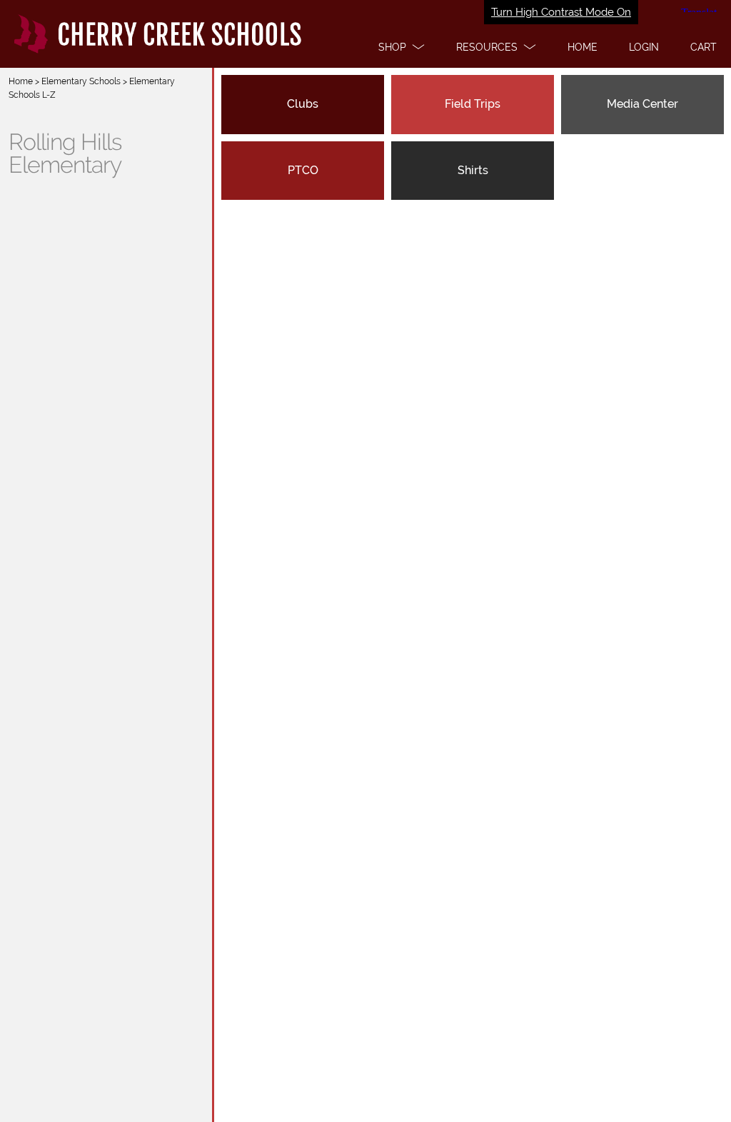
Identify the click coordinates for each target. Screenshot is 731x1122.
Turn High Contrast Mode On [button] (561, 12)
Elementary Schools (81, 81)
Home (21, 81)
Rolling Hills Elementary (65, 153)
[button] (401, 47)
